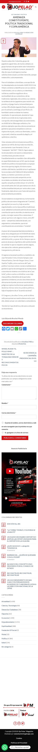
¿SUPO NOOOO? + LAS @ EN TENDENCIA (18, 547)
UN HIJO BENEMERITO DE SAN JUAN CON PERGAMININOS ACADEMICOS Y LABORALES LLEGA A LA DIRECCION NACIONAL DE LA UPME (21, 584)
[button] (4, 747)
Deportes (5, 614)
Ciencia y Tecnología (9, 606)
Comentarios (11, 550)
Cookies (19, 738)
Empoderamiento (8, 622)
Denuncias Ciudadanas (10, 610)
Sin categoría (6, 647)
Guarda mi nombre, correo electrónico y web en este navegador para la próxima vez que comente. (19, 426)
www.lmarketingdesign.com (24, 734)
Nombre (5, 403)
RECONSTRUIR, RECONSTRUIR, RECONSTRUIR (19, 574)
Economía (5, 618)
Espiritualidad (7, 626)
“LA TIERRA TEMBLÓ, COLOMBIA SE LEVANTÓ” (21, 531)
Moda (4, 634)
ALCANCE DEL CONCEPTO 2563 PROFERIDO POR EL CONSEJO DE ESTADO (20, 566)
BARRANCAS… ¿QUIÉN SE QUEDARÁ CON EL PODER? (21, 556)
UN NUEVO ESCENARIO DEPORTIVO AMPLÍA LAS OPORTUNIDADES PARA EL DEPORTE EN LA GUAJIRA (21, 539)
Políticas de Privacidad (19, 743)
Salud (3, 643)
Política (24, 14)
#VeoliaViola (22, 344)
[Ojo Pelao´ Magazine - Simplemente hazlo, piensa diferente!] (20, 7)
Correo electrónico (9, 413)
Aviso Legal (19, 747)
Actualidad (15, 14)
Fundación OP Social (9, 630)
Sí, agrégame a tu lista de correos (16, 433)
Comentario (6, 385)
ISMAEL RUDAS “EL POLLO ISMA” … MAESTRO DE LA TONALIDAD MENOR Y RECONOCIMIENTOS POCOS (10, 357)
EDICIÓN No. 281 (13, 524)
